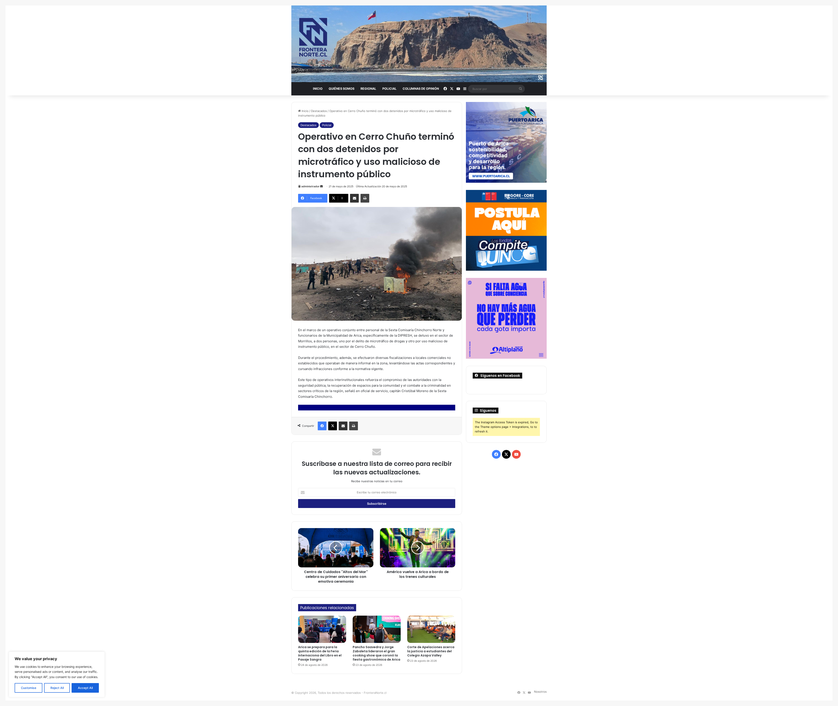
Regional (368, 88)
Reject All (57, 688)
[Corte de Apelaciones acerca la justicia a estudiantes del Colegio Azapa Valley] (431, 629)
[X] (332, 426)
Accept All (85, 688)
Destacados (319, 111)
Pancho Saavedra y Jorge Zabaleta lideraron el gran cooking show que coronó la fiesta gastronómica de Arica (376, 653)
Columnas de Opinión (421, 88)
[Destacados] (419, 43)
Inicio (318, 88)
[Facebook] (322, 426)
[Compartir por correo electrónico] (354, 198)
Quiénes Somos (341, 88)
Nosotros (540, 691)
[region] (57, 674)
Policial (389, 88)
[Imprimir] (365, 198)
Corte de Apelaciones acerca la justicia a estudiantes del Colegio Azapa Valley (430, 651)
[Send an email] (321, 186)
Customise (28, 688)
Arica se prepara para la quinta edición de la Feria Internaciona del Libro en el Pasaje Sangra (320, 653)
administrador (310, 186)
